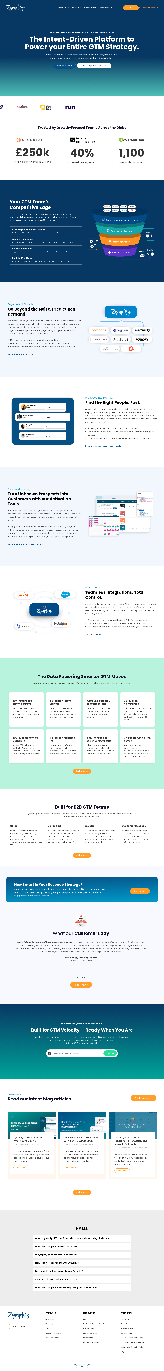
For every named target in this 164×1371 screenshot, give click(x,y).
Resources (104, 7)
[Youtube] (89, 1366)
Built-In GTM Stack (41, 259)
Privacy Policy (127, 1328)
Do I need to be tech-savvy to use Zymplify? (59, 1271)
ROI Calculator (89, 1338)
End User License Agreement (133, 1342)
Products (62, 7)
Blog (85, 1319)
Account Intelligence (42, 240)
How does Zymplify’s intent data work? (56, 1246)
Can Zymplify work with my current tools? (57, 1279)
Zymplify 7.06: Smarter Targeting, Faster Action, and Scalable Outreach (130, 1141)
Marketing (49, 1324)
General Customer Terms (132, 1338)
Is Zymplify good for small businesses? (56, 1254)
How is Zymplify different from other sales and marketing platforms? (72, 1238)
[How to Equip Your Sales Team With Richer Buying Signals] (82, 1125)
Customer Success (53, 1333)
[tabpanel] (31, 1145)
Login (123, 1351)
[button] (77, 977)
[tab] (46, 231)
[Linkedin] (80, 1366)
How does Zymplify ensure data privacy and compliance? (66, 1287)
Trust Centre (126, 1324)
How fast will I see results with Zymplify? (57, 1262)
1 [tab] (82, 1181)
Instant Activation (40, 250)
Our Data (76, 7)
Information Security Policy (132, 1347)
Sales (47, 1328)
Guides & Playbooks (91, 1342)
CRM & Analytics (52, 1338)
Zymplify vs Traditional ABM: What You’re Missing (29, 1139)
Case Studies (90, 7)
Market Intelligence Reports (94, 1324)
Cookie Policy (127, 1333)
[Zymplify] (16, 7)
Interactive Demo (90, 1333)
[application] (67, 8)
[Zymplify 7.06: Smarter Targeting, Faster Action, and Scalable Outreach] (133, 1125)
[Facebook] (75, 1366)
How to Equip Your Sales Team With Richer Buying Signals (81, 1139)
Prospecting (50, 1319)
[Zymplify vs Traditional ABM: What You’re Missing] (32, 1125)
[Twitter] (84, 1366)
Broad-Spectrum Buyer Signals (37, 231)
